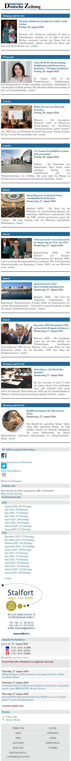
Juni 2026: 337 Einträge (17, 512)
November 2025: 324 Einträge (20, 539)
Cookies (53, 747)
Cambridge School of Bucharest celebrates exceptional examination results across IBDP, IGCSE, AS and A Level (35, 687)
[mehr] (34, 46)
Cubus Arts (11, 716)
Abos (18, 733)
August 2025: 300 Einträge (18, 549)
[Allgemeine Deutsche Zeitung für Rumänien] (26, 6)
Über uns (18, 728)
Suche (52, 728)
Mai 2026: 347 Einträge (16, 516)
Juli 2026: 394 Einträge (16, 509)
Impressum (53, 742)
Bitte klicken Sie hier (11, 493)
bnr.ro (26, 657)
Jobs (18, 738)
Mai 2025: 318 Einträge (16, 559)
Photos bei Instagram (11, 481)
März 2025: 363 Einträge (17, 566)
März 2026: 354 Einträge (17, 522)
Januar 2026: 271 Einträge (18, 529)
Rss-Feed (18, 742)
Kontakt (18, 747)
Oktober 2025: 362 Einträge (18, 543)
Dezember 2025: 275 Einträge (19, 536)
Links (52, 738)
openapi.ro (17, 657)
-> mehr (7, 578)
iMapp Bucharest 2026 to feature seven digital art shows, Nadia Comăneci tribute (33, 675)
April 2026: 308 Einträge (17, 519)
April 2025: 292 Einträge (17, 562)
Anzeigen (52, 733)
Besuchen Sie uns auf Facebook (16, 462)
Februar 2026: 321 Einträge (18, 525)
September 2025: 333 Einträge (20, 546)
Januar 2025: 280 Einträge (18, 572)
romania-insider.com (12, 705)
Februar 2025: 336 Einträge (18, 569)
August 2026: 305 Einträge (18, 506)
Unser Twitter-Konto (11, 470)
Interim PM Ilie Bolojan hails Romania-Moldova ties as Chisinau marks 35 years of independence (34, 698)
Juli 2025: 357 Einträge (16, 552)
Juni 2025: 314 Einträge (17, 556)
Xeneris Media (13, 719)
